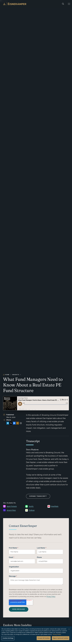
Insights (15, 374)
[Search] (63, 4)
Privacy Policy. (57, 634)
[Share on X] (11, 423)
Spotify (31, 506)
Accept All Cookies (44, 638)
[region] (36, 634)
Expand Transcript (38, 496)
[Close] (69, 629)
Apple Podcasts (12, 506)
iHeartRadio (54, 506)
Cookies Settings (8, 638)
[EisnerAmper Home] (14, 4)
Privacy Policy (51, 596)
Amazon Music (11, 510)
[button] (69, 4)
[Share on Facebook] (14, 423)
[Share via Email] (17, 423)
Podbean (32, 510)
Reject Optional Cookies (60, 638)
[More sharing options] (20, 423)
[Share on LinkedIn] (7, 423)
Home (7, 374)
